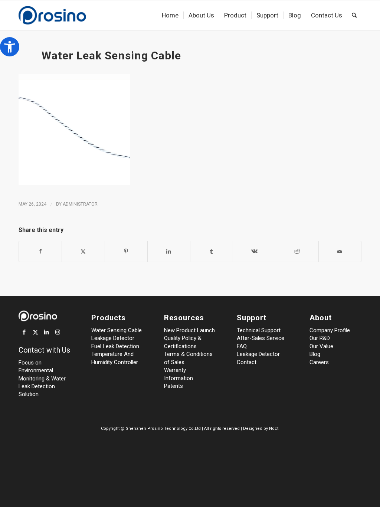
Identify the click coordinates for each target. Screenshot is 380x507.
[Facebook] (24, 332)
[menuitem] (170, 15)
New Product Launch (189, 330)
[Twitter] (35, 332)
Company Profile (329, 330)
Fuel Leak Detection (115, 346)
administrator (80, 204)
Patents (173, 386)
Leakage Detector (112, 338)
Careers (319, 362)
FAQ (242, 346)
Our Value (321, 346)
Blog (314, 354)
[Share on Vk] (254, 251)
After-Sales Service (260, 338)
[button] (9, 46)
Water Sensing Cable (116, 330)
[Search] (354, 15)
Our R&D (319, 338)
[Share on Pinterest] (126, 251)
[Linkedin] (46, 332)
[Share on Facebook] (40, 251)
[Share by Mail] (340, 251)
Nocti (274, 428)
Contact (246, 362)
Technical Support (259, 330)
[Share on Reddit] (297, 251)
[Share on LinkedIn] (169, 251)
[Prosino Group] (64, 15)
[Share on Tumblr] (211, 251)
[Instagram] (57, 332)
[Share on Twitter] (83, 251)
